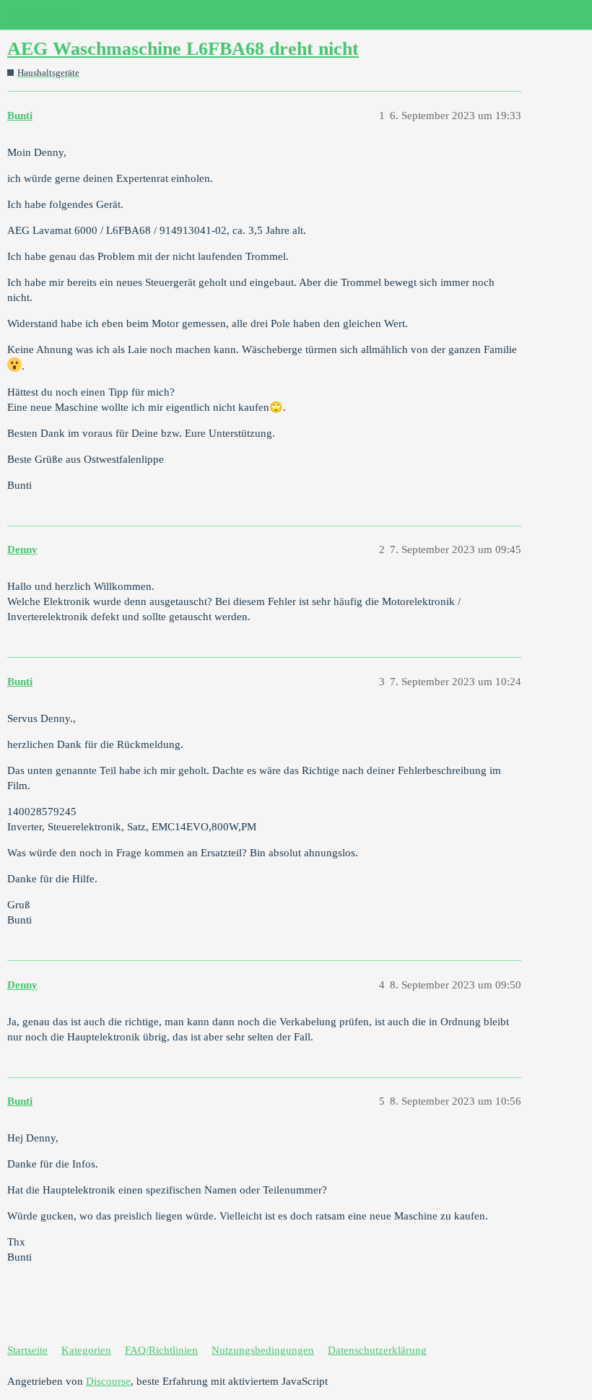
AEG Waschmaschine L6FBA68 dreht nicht (183, 48)
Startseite (27, 1350)
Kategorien (86, 1350)
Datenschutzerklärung (377, 1350)
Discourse (108, 1381)
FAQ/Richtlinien (161, 1350)
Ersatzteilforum (41, 14)
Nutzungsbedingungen (263, 1350)
